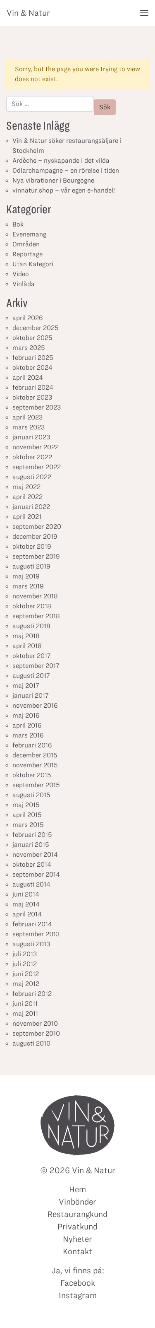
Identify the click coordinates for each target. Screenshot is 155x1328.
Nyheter (77, 1239)
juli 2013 (24, 953)
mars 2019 (28, 586)
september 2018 (36, 615)
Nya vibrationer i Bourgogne (53, 180)
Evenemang (29, 234)
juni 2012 (25, 973)
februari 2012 (32, 993)
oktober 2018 (31, 606)
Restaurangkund (77, 1214)
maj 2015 (26, 804)
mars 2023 (28, 427)
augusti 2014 (31, 884)
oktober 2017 (31, 655)
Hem (77, 1189)
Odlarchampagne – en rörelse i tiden (65, 170)
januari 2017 (30, 695)
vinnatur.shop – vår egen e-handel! (63, 190)
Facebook (77, 1282)
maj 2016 (26, 715)
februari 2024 (32, 387)
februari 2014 (32, 924)
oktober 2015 (31, 774)
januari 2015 (30, 844)
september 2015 (36, 784)
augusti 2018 (31, 625)
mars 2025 (28, 347)
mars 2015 (28, 824)
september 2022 (36, 466)
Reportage (27, 254)
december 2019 (34, 536)
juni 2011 (25, 1003)
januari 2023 (31, 437)
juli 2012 (24, 963)
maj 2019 (26, 576)
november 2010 (35, 1023)
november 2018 (35, 596)
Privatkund (77, 1226)
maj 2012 (25, 983)
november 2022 (35, 447)
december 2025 (35, 327)
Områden (26, 244)
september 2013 (36, 934)
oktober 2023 (32, 397)
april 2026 (27, 317)
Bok (18, 224)
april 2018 (27, 645)
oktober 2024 (32, 367)
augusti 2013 (31, 943)
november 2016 (35, 705)
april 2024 (27, 377)
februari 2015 (32, 834)
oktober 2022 (32, 456)
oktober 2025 (32, 337)
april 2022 (27, 496)
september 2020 (36, 526)
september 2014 (36, 874)
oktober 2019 (31, 546)
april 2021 (26, 516)
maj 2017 (25, 685)
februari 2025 (32, 357)
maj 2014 (26, 904)
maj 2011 (25, 1013)
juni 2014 (25, 894)
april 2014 (27, 914)
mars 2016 (28, 735)
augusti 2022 (31, 476)
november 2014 (35, 854)
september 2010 (36, 1033)
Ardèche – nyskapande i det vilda (61, 160)
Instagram (78, 1295)
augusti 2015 (31, 794)
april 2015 (27, 814)
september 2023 (36, 407)
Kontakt (77, 1251)
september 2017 (36, 665)
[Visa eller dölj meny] (144, 13)
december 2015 (34, 755)
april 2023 (27, 417)
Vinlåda (23, 283)
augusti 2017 (31, 675)
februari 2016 (32, 745)
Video (20, 273)
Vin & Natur (28, 12)
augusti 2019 (31, 566)
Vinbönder (77, 1201)
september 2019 (36, 556)
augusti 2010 (31, 1043)
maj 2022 (26, 486)
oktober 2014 (31, 864)
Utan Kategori (32, 264)
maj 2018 (26, 635)
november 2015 (35, 765)
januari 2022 (31, 506)
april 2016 (27, 725)
